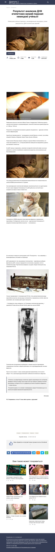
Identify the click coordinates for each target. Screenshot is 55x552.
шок (37, 433)
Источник (46, 395)
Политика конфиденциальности (13, 547)
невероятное (26, 433)
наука (19, 433)
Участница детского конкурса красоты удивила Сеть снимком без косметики (38, 477)
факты (32, 433)
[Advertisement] (27, 76)
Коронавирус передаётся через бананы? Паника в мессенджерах (14, 478)
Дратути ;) (14, 2)
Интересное (11, 53)
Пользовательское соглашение (28, 547)
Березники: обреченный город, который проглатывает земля (37, 522)
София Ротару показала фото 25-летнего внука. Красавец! (14, 497)
